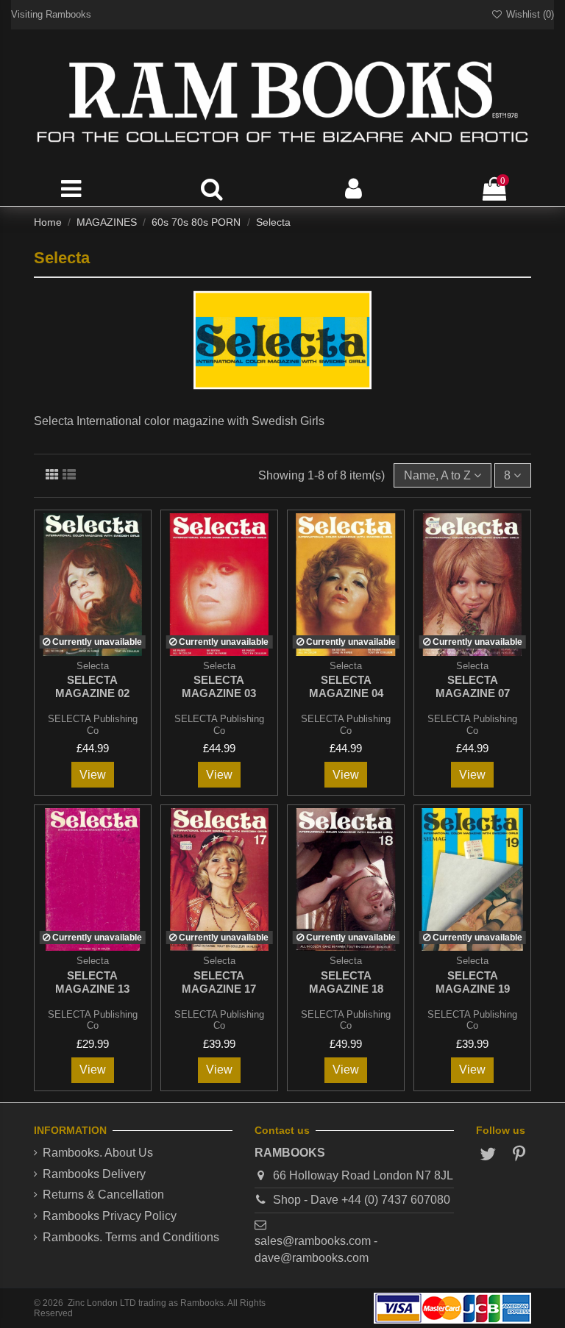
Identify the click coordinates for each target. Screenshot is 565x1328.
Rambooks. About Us (98, 1152)
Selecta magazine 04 (346, 686)
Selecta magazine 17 (219, 982)
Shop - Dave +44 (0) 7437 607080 (361, 1199)
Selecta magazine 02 (92, 686)
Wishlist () (528, 14)
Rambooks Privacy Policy (110, 1216)
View (92, 774)
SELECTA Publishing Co (93, 724)
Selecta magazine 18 (346, 982)
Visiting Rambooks (51, 14)
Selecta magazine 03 (219, 686)
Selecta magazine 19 (473, 982)
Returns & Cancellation (103, 1194)
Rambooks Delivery (94, 1174)
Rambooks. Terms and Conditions (131, 1237)
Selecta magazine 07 (473, 686)
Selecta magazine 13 (92, 982)
